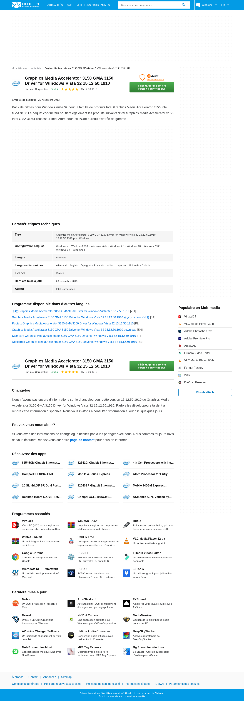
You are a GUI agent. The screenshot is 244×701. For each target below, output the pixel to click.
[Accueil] (13, 68)
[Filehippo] (25, 5)
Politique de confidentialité (103, 683)
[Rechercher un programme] (183, 5)
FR (223, 4)
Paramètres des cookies (184, 683)
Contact (33, 677)
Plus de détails (205, 392)
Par (36, 89)
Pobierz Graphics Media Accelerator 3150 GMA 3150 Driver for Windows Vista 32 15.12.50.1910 (73, 323)
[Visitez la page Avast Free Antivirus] (152, 77)
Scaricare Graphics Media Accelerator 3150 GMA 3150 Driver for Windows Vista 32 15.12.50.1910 (74, 335)
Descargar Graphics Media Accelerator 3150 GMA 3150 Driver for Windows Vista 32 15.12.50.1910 (74, 341)
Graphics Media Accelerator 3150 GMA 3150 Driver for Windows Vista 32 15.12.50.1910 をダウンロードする (81, 317)
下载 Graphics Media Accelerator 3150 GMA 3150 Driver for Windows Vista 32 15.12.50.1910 (71, 311)
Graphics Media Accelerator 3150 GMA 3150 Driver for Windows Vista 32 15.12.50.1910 (69, 81)
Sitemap (66, 677)
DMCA (159, 683)
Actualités (55, 5)
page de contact (82, 440)
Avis (69, 5)
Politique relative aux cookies (62, 683)
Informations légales (137, 683)
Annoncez (49, 677)
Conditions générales (25, 683)
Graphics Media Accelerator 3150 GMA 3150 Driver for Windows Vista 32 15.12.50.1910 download (74, 329)
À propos (17, 677)
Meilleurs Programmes (93, 5)
